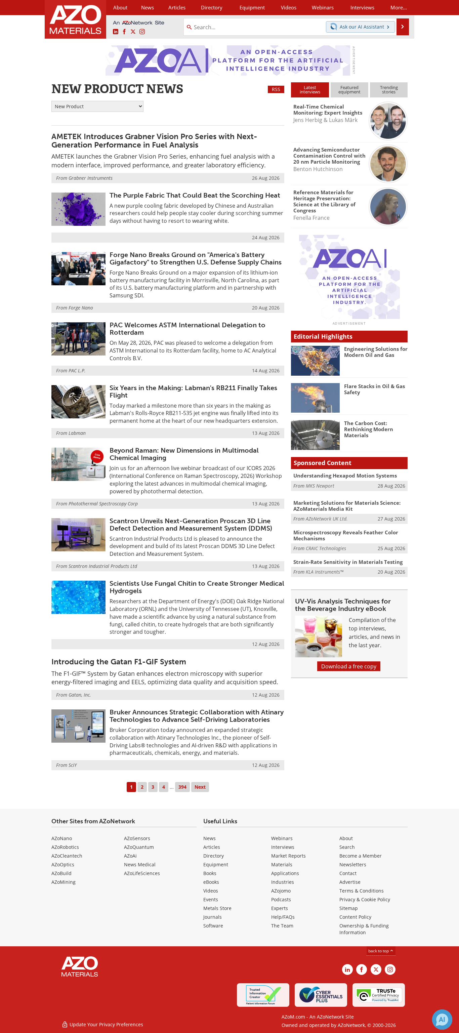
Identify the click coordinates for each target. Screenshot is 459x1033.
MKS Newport (320, 486)
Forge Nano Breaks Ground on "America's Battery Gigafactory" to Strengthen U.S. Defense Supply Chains (196, 258)
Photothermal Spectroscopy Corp (103, 503)
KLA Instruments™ (324, 572)
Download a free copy (348, 666)
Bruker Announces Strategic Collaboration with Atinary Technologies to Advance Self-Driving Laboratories (197, 716)
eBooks (211, 882)
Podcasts (281, 899)
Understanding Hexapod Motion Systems (345, 475)
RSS (276, 89)
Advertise (350, 882)
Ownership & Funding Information (364, 929)
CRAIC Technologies (326, 548)
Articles (211, 847)
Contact (348, 873)
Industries (282, 882)
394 (182, 787)
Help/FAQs (283, 917)
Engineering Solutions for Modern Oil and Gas (376, 351)
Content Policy (355, 917)
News (209, 838)
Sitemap (348, 908)
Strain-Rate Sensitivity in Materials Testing (348, 562)
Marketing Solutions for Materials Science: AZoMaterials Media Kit (347, 505)
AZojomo (281, 890)
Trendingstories (389, 89)
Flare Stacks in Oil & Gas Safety (374, 389)
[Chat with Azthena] (442, 1019)
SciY (73, 765)
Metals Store (217, 908)
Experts (279, 908)
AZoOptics (62, 864)
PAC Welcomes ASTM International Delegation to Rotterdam (187, 328)
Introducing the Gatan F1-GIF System (118, 661)
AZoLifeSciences (142, 873)
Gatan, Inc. (80, 695)
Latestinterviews (310, 89)
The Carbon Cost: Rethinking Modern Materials (368, 429)
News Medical (140, 864)
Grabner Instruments (91, 178)
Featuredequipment (349, 89)
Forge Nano (81, 307)
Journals (212, 917)
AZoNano (61, 838)
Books (209, 873)
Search (347, 847)
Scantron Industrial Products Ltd (103, 566)
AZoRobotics (65, 847)
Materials (281, 864)
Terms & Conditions (361, 890)
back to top (379, 950)
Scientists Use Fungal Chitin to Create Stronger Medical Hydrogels (197, 587)
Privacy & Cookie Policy (364, 899)
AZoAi (130, 856)
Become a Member (360, 856)
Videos (210, 890)
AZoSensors (137, 838)
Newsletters (352, 864)
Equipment (215, 864)
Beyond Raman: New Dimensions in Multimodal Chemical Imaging (184, 454)
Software (213, 925)
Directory (211, 7)
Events (210, 899)
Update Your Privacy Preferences (105, 1024)
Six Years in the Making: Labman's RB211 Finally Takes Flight (193, 391)
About (346, 838)
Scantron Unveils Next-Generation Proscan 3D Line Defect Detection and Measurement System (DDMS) (191, 524)
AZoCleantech (66, 856)
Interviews (282, 847)
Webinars (282, 838)
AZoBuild (61, 873)
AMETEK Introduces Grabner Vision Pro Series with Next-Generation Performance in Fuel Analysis (154, 141)
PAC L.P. (77, 370)
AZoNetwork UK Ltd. (327, 518)
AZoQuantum (139, 847)
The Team (282, 925)
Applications (285, 873)
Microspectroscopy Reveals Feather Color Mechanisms (345, 535)
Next (200, 787)
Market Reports (288, 856)
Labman (77, 433)
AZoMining (63, 882)
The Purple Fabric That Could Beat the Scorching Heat (195, 195)
